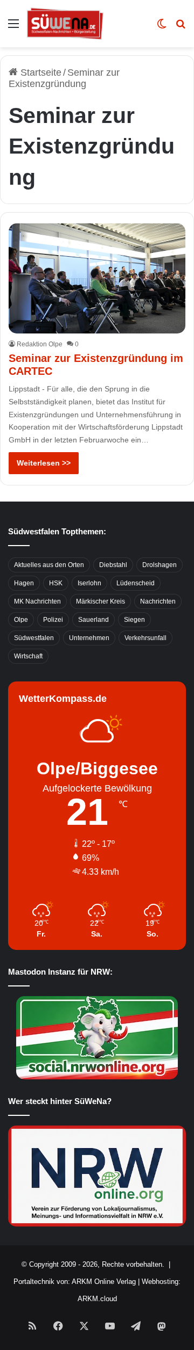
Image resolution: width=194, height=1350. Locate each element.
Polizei (53, 619)
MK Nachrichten (37, 601)
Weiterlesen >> (44, 463)
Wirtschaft (28, 656)
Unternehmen (89, 638)
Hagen (24, 583)
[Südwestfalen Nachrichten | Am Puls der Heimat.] (65, 24)
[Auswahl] (13, 28)
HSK (56, 583)
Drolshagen (159, 565)
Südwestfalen (34, 638)
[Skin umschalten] (161, 28)
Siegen (134, 619)
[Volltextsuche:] (180, 28)
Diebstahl (113, 565)
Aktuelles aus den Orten (49, 565)
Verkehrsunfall (145, 638)
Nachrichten (158, 601)
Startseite (39, 72)
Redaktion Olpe (40, 344)
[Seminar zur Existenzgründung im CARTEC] (97, 278)
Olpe (21, 619)
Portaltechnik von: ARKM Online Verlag (74, 1282)
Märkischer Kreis (100, 601)
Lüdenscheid (135, 583)
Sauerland (93, 619)
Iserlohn (89, 583)
